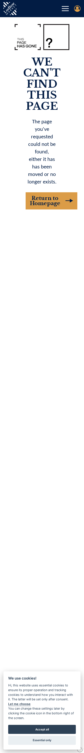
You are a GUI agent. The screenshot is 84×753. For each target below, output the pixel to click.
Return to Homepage (45, 200)
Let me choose (19, 704)
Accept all (42, 729)
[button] (65, 8)
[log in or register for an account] (77, 8)
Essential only (42, 740)
